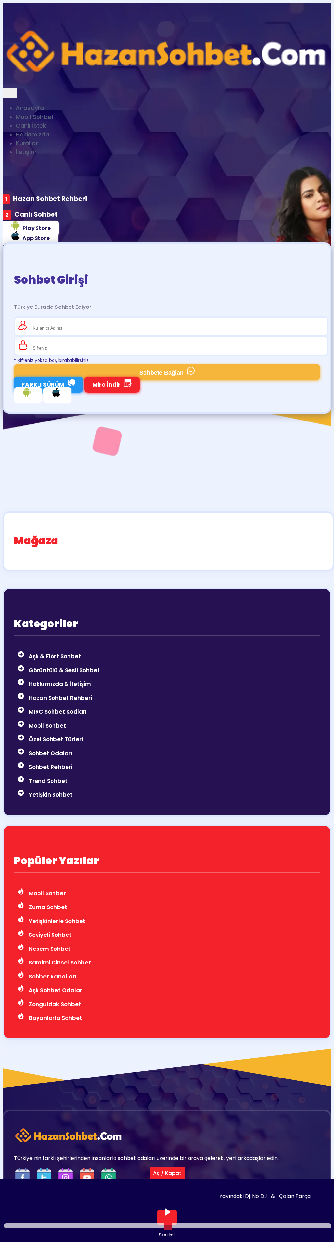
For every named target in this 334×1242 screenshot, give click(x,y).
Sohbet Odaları (49, 753)
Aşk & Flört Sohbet (54, 656)
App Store (36, 238)
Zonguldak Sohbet (54, 1004)
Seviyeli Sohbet (49, 935)
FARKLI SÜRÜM (43, 384)
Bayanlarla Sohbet (54, 1018)
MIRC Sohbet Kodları (57, 712)
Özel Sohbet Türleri (55, 739)
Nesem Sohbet (49, 949)
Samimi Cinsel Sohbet (59, 962)
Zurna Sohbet (47, 907)
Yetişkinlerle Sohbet (56, 921)
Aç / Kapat (167, 1173)
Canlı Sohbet (36, 214)
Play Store (37, 228)
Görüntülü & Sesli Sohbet (63, 670)
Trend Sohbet (47, 781)
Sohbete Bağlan (161, 372)
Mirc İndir (106, 384)
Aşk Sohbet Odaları (55, 990)
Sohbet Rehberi (49, 767)
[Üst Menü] (10, 93)
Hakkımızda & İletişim (59, 684)
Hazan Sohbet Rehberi (50, 198)
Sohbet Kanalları (52, 976)
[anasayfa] (167, 83)
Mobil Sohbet (46, 726)
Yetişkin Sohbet (50, 795)
